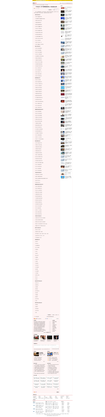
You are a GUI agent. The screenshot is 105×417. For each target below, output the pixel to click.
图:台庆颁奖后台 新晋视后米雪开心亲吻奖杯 (39, 321)
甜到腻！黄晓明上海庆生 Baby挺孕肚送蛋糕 (39, 373)
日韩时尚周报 (35, 360)
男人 (51, 408)
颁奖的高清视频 (54, 321)
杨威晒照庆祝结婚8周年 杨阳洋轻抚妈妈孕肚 (39, 367)
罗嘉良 (38, 44)
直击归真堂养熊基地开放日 (50, 316)
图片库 (43, 411)
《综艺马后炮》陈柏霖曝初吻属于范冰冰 (52, 358)
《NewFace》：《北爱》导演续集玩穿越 (53, 359)
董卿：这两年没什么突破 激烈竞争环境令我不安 (53, 364)
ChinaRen (38, 0)
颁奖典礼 (53, 322)
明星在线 (37, 406)
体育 (50, 0)
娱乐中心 (34, 401)
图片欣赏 (68, 407)
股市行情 (63, 406)
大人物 (43, 405)
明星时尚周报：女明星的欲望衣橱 (38, 359)
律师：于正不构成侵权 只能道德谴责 (52, 369)
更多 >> (44, 361)
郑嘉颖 (39, 26)
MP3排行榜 (68, 406)
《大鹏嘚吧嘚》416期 (55, 352)
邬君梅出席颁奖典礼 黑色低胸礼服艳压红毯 (39, 323)
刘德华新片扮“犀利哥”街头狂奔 (51, 365)
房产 (59, 0)
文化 (53, 407)
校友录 (58, 408)
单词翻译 (68, 408)
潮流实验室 (40, 405)
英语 (58, 406)
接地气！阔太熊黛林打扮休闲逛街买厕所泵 (39, 371)
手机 (49, 408)
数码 (47, 408)
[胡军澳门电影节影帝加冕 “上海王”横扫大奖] (56, 384)
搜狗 (44, 0)
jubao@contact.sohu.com (55, 415)
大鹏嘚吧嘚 (37, 405)
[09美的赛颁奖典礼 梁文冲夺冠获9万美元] (49, 337)
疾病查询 (63, 407)
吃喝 (51, 407)
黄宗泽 (39, 30)
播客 (63, 0)
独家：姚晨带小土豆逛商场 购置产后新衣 (39, 369)
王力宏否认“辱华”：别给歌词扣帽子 (52, 370)
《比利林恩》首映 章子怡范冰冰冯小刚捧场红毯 (40, 364)
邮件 (65, 0)
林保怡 (39, 16)
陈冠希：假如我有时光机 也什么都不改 (52, 373)
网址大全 (63, 408)
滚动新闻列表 (37, 412)
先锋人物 (42, 406)
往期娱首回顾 (40, 412)
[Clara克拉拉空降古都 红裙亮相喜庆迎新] (56, 378)
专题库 (41, 411)
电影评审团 (37, 407)
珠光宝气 (53, 323)
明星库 (36, 411)
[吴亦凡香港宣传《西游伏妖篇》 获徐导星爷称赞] (36, 378)
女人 (60, 0)
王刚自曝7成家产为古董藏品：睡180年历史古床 (53, 371)
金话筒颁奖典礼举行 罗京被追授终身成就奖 (39, 322)
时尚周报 (39, 406)
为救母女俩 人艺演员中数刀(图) (51, 366)
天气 (47, 407)
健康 (49, 407)
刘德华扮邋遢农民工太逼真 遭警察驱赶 (52, 367)
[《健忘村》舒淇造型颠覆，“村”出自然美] (49, 378)
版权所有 (60, 414)
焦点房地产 (42, 0)
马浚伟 (39, 24)
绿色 (58, 407)
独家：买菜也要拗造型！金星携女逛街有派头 (40, 365)
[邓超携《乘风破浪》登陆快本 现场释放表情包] (43, 378)
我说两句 (71, 0)
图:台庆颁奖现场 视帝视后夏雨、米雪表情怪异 (40, 330)
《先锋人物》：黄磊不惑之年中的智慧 (52, 357)
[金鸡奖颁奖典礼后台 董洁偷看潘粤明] (56, 337)
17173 (40, 0)
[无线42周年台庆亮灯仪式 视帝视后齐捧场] (42, 337)
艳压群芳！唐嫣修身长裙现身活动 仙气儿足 (39, 368)
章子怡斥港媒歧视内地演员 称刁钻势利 (52, 368)
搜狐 (36, 0)
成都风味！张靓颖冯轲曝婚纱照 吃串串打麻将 (40, 370)
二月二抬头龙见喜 (36, 316)
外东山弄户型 (54, 330)
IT (56, 0)
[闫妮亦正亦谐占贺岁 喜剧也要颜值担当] (36, 384)
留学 (56, 406)
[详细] (58, 354)
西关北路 (53, 331)
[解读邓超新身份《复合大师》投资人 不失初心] (49, 384)
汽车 (57, 0)
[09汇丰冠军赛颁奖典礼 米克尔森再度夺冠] (36, 337)
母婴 (47, 406)
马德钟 (40, 18)
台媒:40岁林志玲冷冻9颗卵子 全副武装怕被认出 (53, 372)
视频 (62, 0)
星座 (51, 406)
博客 (66, 0)
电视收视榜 (40, 407)
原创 (56, 407)
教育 (53, 406)
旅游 (46, 407)
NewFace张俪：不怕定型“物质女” (38, 358)
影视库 (38, 411)
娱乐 (52, 0)
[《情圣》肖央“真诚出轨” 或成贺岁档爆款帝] (43, 384)
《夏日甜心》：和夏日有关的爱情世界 (52, 360)
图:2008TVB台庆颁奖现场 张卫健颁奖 (39, 331)
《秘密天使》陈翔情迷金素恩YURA (38, 357)
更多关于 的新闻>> (47, 332)
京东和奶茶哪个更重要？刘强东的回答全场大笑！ (40, 366)
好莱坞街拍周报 (39, 360)
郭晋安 (39, 36)
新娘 (49, 406)
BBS (69, 0)
